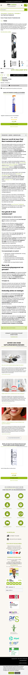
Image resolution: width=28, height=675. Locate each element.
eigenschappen (5, 167)
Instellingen (17, 673)
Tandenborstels (14, 337)
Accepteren (11, 673)
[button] (1, 5)
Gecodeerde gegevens (7, 517)
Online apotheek (4, 13)
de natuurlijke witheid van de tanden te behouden (14, 163)
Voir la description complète (6, 31)
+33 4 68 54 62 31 (14, 565)
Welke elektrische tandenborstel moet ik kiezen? (13, 393)
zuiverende (11, 165)
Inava (2, 20)
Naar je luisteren (21, 499)
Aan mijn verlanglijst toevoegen (8, 68)
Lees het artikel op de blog (6, 374)
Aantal (2, 72)
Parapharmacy (11, 13)
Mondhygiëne (17, 13)
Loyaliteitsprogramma (7, 526)
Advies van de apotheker (9, 328)
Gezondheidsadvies (14, 438)
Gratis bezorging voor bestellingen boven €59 (14, 1)
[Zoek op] (25, 9)
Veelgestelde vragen (20, 508)
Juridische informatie (23, 663)
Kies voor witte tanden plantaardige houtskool (12, 365)
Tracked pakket (7, 499)
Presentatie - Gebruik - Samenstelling (11, 135)
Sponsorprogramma (20, 517)
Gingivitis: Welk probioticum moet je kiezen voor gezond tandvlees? (13, 422)
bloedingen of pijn (8, 179)
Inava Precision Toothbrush (17, 204)
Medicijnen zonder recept (20, 526)
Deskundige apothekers (7, 508)
